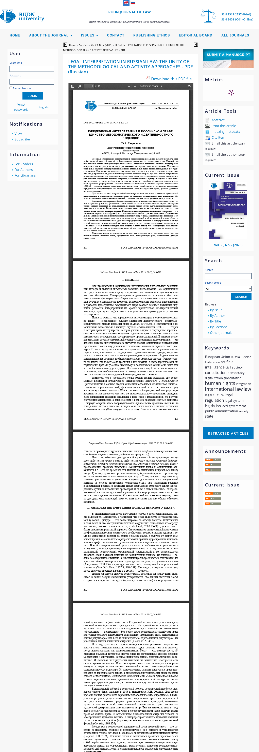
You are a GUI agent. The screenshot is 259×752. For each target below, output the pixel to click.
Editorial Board (195, 35)
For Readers (24, 164)
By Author (217, 315)
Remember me (22, 88)
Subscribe (22, 139)
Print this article (224, 126)
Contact (115, 35)
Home (15, 35)
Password (15, 75)
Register (44, 107)
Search (209, 270)
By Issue (216, 310)
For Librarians (25, 175)
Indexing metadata (226, 131)
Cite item (218, 137)
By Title (215, 321)
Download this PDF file (171, 78)
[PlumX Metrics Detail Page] (231, 92)
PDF (123, 50)
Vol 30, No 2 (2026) (228, 245)
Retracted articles (228, 433)
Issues (87, 35)
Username (16, 62)
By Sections (218, 327)
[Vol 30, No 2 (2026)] (228, 238)
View (18, 133)
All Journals (235, 35)
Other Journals (221, 332)
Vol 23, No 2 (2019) (101, 45)
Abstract (218, 120)
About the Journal (49, 35)
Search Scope (213, 282)
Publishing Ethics (151, 35)
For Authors (24, 169)
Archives (83, 45)
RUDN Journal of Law (129, 16)
